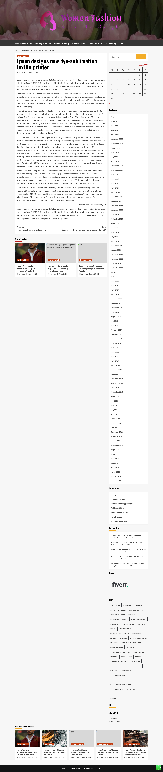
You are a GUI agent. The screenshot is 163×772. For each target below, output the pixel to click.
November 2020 (117, 259)
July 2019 (114, 321)
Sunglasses (114, 670)
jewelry (113, 638)
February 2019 (116, 330)
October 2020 (116, 263)
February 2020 (116, 299)
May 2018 (114, 356)
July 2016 (114, 454)
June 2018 (115, 352)
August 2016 (116, 450)
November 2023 (117, 210)
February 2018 (116, 370)
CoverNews (85, 768)
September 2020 (117, 268)
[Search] (146, 43)
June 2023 (115, 232)
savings (138, 656)
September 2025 (117, 143)
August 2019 (116, 317)
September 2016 (117, 445)
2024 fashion (115, 605)
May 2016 (114, 463)
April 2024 (115, 188)
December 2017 (117, 379)
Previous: (32, 228)
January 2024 (116, 201)
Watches (113, 698)
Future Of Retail (125, 629)
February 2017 (116, 423)
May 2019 (114, 325)
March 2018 (115, 365)
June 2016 (115, 459)
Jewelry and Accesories (23, 43)
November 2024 (117, 166)
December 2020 (117, 254)
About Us (122, 43)
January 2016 (116, 481)
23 (145, 89)
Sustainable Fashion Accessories (122, 680)
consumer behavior (117, 615)
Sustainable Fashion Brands (120, 684)
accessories (139, 605)
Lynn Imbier (22, 72)
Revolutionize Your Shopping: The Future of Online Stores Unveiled (127, 557)
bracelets (122, 610)
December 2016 (117, 432)
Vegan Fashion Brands (118, 694)
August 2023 (116, 223)
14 (134, 84)
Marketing (114, 643)
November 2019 (117, 308)
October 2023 (116, 214)
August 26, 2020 (33, 72)
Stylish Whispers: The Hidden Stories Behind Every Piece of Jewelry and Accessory (127, 564)
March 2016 (115, 472)
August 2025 (116, 148)
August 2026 (116, 117)
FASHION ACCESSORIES (138, 619)
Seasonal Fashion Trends (119, 661)
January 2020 (116, 303)
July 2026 (114, 121)
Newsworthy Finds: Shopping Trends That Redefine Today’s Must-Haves (126, 543)
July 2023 (114, 228)
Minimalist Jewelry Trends (131, 643)
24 (112, 94)
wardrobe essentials (138, 694)
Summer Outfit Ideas (133, 666)
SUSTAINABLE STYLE (116, 689)
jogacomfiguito (114, 721)
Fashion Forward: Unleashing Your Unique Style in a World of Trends (91, 268)
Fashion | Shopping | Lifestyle (122, 504)
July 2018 (114, 348)
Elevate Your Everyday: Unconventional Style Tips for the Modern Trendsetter (28, 268)
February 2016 (116, 476)
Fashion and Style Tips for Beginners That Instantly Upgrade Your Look (58, 268)
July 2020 (114, 277)
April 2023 (115, 241)
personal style (138, 652)
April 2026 (115, 135)
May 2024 (114, 183)
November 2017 (117, 383)
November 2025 (117, 139)
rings (123, 656)
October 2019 (116, 312)
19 (123, 89)
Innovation (136, 633)
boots (112, 610)
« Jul (110, 103)
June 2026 (115, 126)
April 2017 (115, 414)
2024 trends (127, 605)
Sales (130, 656)
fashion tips (114, 624)
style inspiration (116, 666)
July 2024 (114, 175)
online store (130, 647)
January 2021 (116, 250)
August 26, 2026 (32, 274)
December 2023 (117, 206)
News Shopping (110, 43)
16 (145, 84)
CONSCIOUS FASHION (136, 610)
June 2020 (115, 281)
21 (134, 89)
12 (123, 84)
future (113, 629)
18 (117, 89)
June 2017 (115, 405)
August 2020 (116, 272)
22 (140, 89)
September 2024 (117, 170)
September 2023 (117, 219)
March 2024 (115, 192)
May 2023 (114, 237)
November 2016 (117, 436)
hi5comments (114, 718)
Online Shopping (116, 647)
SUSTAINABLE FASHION (117, 675)
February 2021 (116, 246)
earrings (131, 615)
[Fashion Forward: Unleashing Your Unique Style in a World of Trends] (92, 253)
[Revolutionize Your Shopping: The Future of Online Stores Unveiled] (108, 738)
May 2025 (114, 157)
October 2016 (116, 441)
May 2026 (114, 130)
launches (123, 638)
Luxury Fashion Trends (138, 638)
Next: (84, 228)
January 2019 (116, 334)
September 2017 (117, 392)
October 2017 (116, 388)
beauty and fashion (79, 43)
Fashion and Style (95, 43)
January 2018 (116, 374)
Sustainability (127, 670)
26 (123, 94)
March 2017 (115, 419)
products (114, 656)
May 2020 (114, 285)
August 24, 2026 (95, 274)
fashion (125, 619)
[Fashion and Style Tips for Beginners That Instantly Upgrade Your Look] (61, 253)
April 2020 (115, 290)
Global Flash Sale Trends (119, 633)
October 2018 (116, 343)
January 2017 (116, 427)
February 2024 (116, 197)
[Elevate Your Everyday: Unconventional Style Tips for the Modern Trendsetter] (30, 253)
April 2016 (115, 467)
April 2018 (115, 361)
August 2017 (116, 396)
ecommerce (114, 619)
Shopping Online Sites (43, 43)
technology (131, 689)
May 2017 (114, 410)
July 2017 (114, 401)
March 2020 (115, 294)
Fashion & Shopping (61, 43)
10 (112, 84)
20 (129, 89)
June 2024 (115, 179)
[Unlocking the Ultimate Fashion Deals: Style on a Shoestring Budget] (81, 738)
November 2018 (117, 339)
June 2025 (115, 152)
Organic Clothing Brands (120, 652)
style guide (136, 661)
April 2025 (115, 161)
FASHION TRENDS (128, 624)
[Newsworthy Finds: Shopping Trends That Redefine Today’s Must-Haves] (54, 738)
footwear (141, 624)
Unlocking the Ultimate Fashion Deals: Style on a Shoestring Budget (128, 550)
